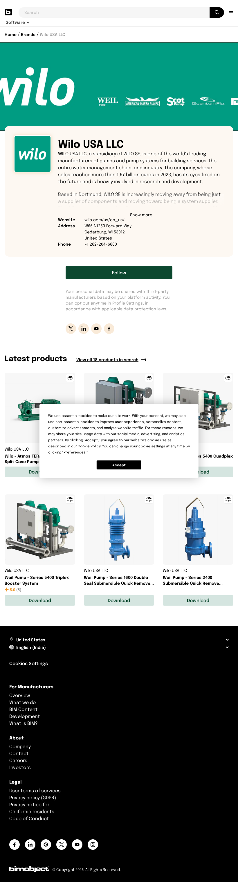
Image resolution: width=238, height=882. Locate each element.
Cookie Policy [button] (89, 446)
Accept (119, 465)
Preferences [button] (75, 452)
